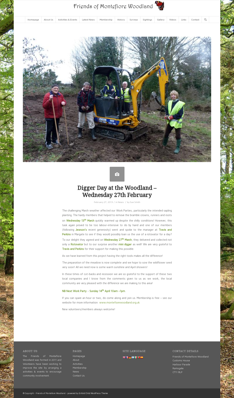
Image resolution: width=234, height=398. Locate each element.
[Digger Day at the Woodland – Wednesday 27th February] (117, 174)
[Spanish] (141, 358)
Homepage (79, 356)
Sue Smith (135, 202)
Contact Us (79, 375)
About (76, 359)
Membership (79, 367)
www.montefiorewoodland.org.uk (119, 302)
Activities (78, 363)
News (121, 202)
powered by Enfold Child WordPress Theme (87, 393)
